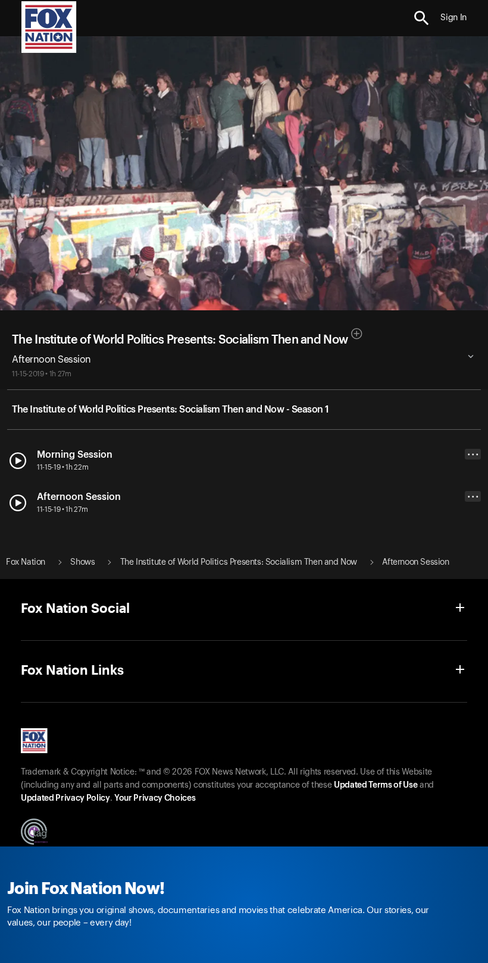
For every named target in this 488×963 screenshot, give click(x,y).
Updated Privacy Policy (65, 798)
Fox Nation (25, 562)
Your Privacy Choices (154, 798)
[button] (421, 18)
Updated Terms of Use (375, 785)
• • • (473, 454)
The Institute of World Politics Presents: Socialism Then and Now (180, 340)
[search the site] (421, 18)
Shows (82, 562)
